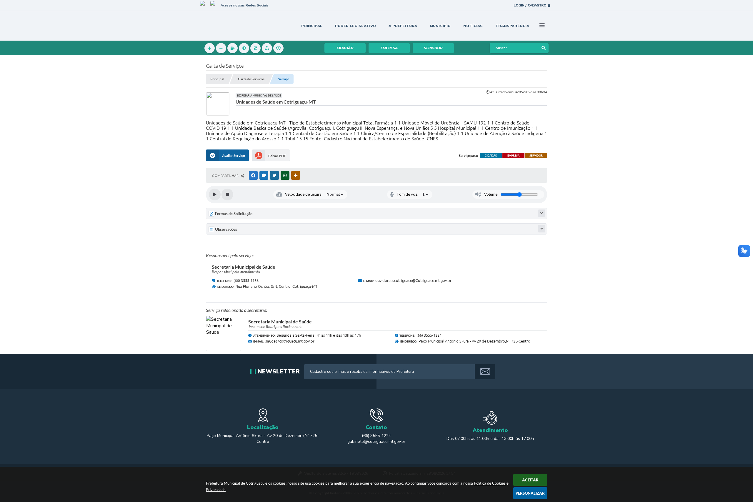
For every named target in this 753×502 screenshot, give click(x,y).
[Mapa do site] (267, 48)
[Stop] (227, 194)
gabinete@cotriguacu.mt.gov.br (376, 441)
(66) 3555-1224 (376, 435)
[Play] (215, 194)
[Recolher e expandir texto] (541, 213)
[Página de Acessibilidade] (278, 48)
